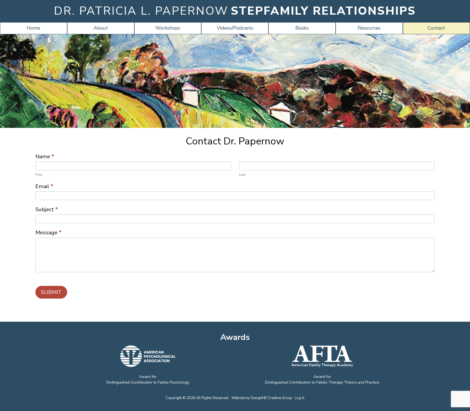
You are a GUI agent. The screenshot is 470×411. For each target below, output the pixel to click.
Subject (46, 209)
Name (44, 156)
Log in (299, 398)
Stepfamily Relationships (323, 11)
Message (48, 232)
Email (44, 186)
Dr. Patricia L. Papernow (141, 11)
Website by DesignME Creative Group (261, 398)
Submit (51, 292)
